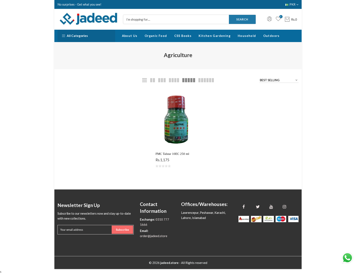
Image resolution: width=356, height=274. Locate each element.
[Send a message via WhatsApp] (347, 257)
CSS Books (183, 36)
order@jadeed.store (153, 236)
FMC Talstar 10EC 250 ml (172, 153)
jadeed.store (169, 263)
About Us (129, 36)
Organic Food (156, 36)
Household (247, 36)
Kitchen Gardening (215, 36)
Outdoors (271, 36)
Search (242, 19)
